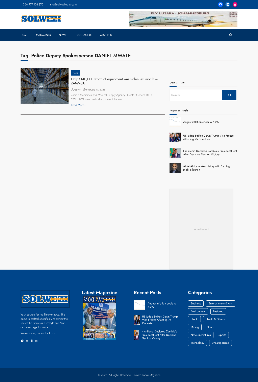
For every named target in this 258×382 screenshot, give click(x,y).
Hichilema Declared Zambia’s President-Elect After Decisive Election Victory (210, 152)
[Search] (229, 95)
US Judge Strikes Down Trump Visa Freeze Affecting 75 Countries (208, 137)
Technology (197, 343)
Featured (218, 311)
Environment (198, 311)
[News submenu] (68, 35)
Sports (222, 335)
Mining (195, 327)
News (75, 73)
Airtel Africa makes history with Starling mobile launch (206, 168)
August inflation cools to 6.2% (201, 122)
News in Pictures (201, 335)
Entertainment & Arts (221, 303)
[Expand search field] (230, 35)
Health (194, 319)
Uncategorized (220, 343)
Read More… (79, 105)
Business (196, 303)
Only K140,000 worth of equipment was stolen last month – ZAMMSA (114, 81)
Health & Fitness (215, 319)
